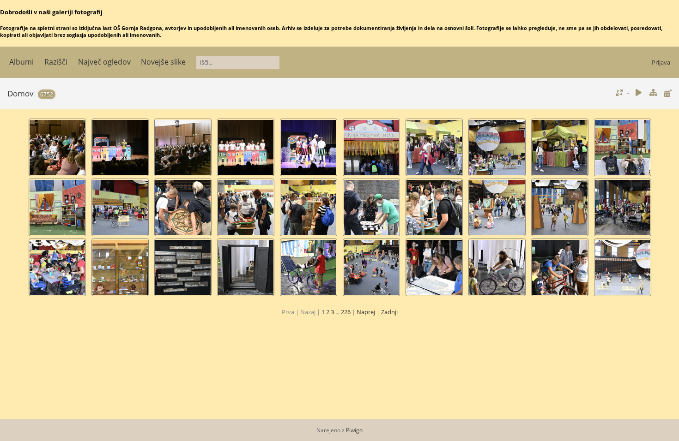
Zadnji (389, 312)
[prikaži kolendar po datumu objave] (667, 93)
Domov (20, 93)
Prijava (661, 62)
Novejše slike (163, 62)
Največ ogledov (104, 62)
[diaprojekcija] (638, 93)
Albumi (21, 62)
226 (346, 312)
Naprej (366, 312)
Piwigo (354, 430)
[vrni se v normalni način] (653, 93)
